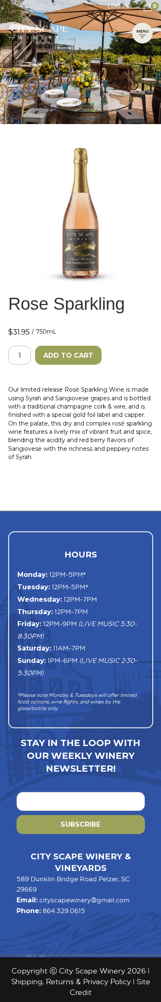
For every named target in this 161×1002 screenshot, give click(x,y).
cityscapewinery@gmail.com (84, 900)
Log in (118, 6)
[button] (142, 32)
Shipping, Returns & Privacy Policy (71, 981)
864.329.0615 (64, 910)
